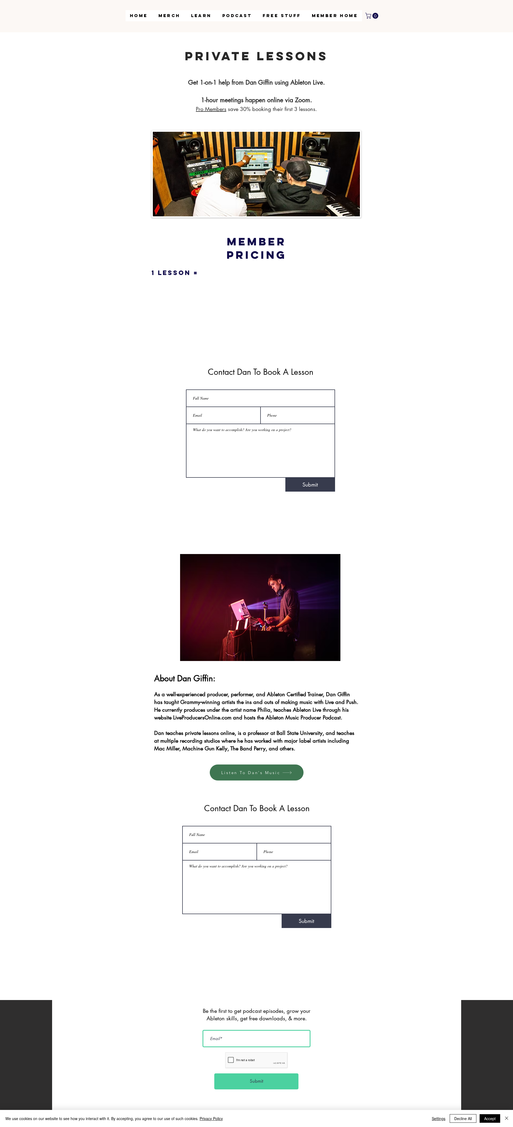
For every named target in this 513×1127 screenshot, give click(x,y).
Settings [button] (438, 1118)
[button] (201, 15)
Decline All (463, 1118)
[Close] (506, 1118)
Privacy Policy (211, 1118)
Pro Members (211, 109)
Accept (490, 1118)
